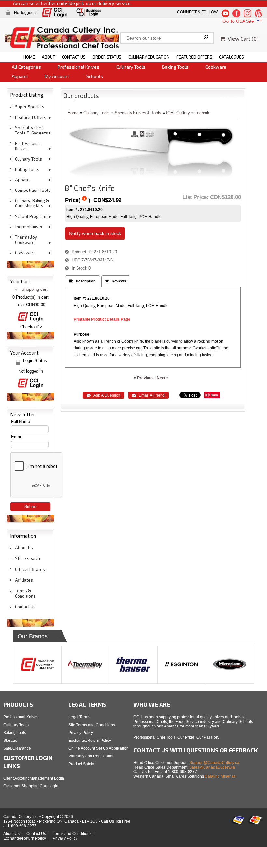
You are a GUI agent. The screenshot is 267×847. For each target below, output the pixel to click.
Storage (10, 740)
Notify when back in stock (95, 233)
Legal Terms (79, 717)
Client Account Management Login (33, 778)
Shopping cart (34, 289)
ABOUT (48, 57)
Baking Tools (175, 67)
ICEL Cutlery (178, 113)
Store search (27, 558)
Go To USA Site (238, 21)
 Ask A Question (103, 395)
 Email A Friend (148, 395)
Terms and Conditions (72, 833)
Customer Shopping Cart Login (30, 786)
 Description (82, 281)
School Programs (32, 216)
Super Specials (29, 106)
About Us (24, 547)
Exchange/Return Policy (89, 740)
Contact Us (25, 606)
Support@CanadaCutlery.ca (214, 762)
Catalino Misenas (220, 776)
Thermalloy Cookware (26, 239)
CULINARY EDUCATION (149, 57)
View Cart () (242, 38)
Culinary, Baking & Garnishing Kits (32, 203)
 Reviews (115, 281)
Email (16, 437)
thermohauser (29, 226)
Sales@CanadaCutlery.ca (212, 767)
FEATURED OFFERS (194, 57)
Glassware (25, 252)
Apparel (20, 76)
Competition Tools (32, 190)
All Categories (26, 67)
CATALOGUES (231, 57)
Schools (94, 76)
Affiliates (24, 580)
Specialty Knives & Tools (138, 113)
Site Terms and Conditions (91, 725)
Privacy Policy (80, 732)
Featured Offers (30, 117)
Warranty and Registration (91, 756)
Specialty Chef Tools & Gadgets (31, 130)
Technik (202, 113)
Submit (30, 507)
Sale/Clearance (17, 748)
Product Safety (81, 764)
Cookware (215, 67)
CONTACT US (74, 57)
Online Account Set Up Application (98, 748)
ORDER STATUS (106, 57)
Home (72, 113)
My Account (57, 76)
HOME (29, 57)
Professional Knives (78, 67)
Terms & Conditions (25, 593)
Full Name (20, 421)
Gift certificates (30, 569)
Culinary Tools (131, 67)
